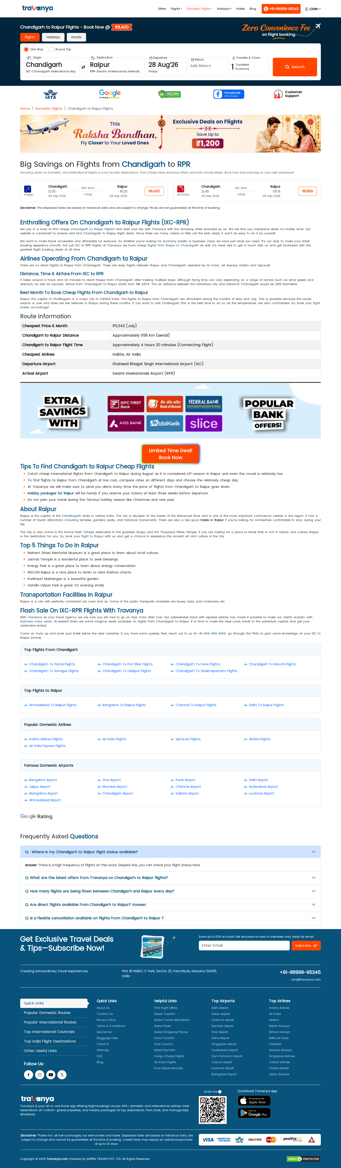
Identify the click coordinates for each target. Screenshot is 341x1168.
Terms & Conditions (111, 1026)
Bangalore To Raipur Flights (124, 705)
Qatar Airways (279, 1074)
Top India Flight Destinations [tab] (50, 1041)
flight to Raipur (92, 536)
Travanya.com (57, 1159)
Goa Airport (112, 780)
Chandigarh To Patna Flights (52, 664)
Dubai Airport (221, 1014)
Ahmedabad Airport (45, 800)
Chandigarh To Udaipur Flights (127, 671)
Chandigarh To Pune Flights (198, 664)
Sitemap (103, 1050)
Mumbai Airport (115, 786)
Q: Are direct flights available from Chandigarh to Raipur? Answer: (86, 904)
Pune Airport (185, 780)
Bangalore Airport (43, 780)
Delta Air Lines (279, 1038)
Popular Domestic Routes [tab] (47, 1012)
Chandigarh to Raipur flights (92, 229)
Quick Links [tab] (34, 1003)
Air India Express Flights (47, 745)
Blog (253, 9)
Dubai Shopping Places (171, 1032)
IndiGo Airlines (279, 1008)
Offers (162, 9)
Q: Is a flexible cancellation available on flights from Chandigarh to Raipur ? (94, 918)
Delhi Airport (258, 780)
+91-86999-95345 (300, 972)
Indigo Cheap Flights (169, 1056)
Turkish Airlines (279, 1062)
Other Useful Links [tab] (40, 1050)
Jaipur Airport (40, 786)
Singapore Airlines (282, 1056)
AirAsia (274, 1020)
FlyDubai (275, 1044)
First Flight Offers (165, 1008)
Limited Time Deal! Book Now (170, 454)
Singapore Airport (224, 1044)
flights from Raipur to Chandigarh (173, 245)
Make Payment (164, 1050)
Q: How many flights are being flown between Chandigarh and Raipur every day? (99, 891)
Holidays (223, 9)
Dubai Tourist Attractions (172, 1020)
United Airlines (279, 1068)
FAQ (99, 1056)
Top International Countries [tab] (49, 1031)
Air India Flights (114, 739)
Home (25, 108)
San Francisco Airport (227, 1056)
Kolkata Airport (187, 793)
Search (8, 3)
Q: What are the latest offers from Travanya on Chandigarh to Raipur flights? (96, 877)
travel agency (66, 617)
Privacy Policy (106, 1020)
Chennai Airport (188, 786)
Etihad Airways (279, 1032)
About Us (103, 1008)
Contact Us (105, 1014)
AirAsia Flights (259, 739)
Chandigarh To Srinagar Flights (54, 671)
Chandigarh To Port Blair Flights (128, 664)
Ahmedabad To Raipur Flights (53, 705)
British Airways (279, 1026)
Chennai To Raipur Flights (196, 705)
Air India (213, 265)
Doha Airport (220, 1038)
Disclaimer (104, 1032)
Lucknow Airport (261, 793)
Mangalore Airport (43, 793)
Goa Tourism (163, 1044)
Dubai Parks (162, 1026)
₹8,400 (154, 191)
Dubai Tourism (164, 1014)
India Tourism (164, 1038)
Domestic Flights (198, 9)
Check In (103, 1044)
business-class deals (36, 621)
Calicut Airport (222, 1062)
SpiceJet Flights (188, 739)
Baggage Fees (107, 1038)
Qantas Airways (280, 1050)
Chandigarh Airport (118, 793)
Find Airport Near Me (168, 1068)
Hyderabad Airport (263, 786)
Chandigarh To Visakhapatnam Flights (206, 671)
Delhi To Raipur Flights (266, 705)
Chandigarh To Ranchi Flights (272, 664)
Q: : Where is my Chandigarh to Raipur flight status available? (81, 852)
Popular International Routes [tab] (50, 1022)
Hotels (240, 9)
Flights (175, 9)
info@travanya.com (306, 979)
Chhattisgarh (71, 516)
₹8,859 (307, 191)
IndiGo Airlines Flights (46, 739)
